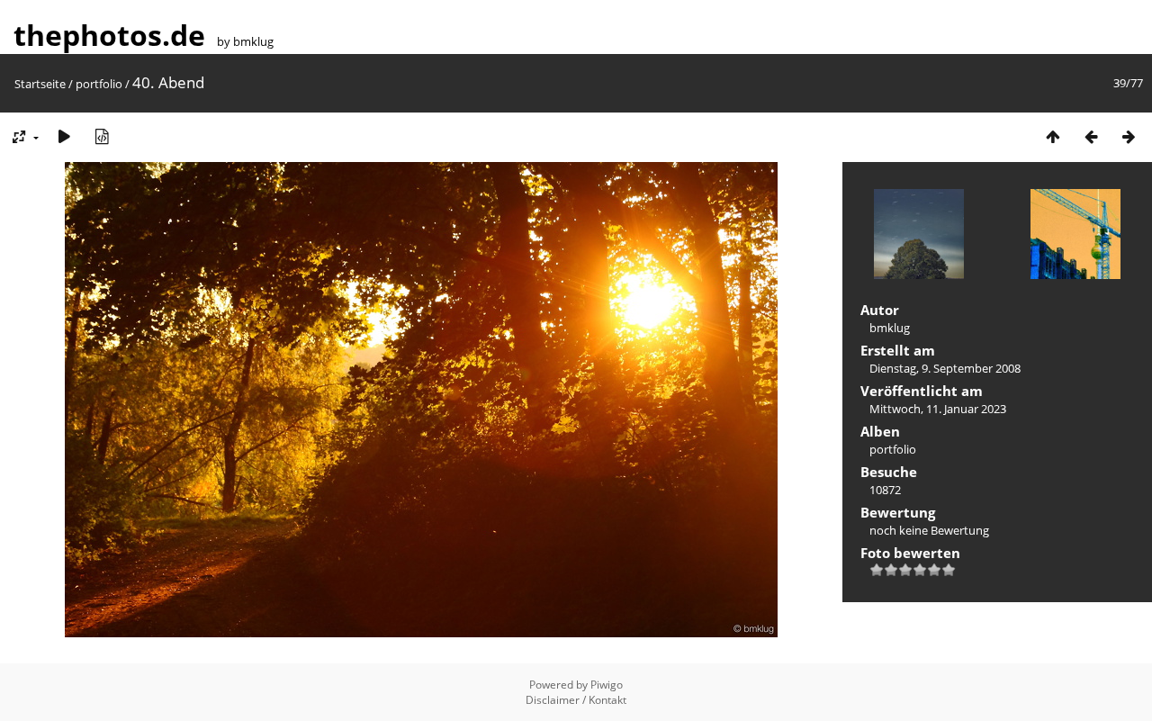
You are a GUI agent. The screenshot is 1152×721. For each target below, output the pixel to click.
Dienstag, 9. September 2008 (945, 368)
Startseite (40, 84)
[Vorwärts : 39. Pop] (1129, 136)
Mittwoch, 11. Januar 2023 (937, 409)
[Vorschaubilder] (1053, 136)
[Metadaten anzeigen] (102, 136)
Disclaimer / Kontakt (576, 699)
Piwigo (606, 684)
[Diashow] (64, 136)
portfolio (99, 84)
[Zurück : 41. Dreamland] (1091, 136)
